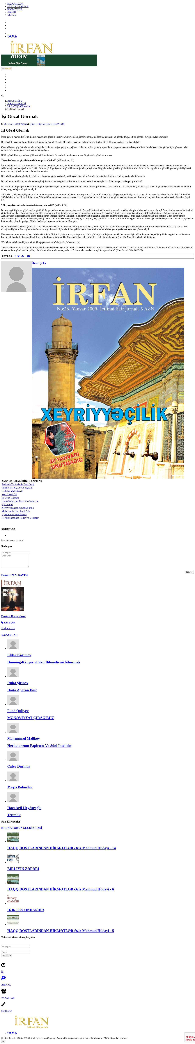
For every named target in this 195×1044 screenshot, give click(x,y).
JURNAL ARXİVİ (16, 103)
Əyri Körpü (7, 504)
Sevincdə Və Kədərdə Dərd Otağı (18, 484)
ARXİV (11, 76)
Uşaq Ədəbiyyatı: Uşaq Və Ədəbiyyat (20, 501)
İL (2, 971)
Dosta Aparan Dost (22, 690)
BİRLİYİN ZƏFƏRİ (23, 869)
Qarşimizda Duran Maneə (14, 514)
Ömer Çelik (35, 124)
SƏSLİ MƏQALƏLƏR (19, 85)
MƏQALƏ (6, 1011)
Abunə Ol (6, 955)
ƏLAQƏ (11, 14)
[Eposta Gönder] (28, 256)
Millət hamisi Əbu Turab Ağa (16, 511)
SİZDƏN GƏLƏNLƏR (53, 124)
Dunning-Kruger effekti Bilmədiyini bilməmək (43, 662)
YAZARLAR (14, 79)
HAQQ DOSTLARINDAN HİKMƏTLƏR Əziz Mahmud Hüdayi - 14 (61, 848)
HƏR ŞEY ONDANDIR (25, 910)
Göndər (189, 572)
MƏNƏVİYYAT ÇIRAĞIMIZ (30, 718)
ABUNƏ (11, 87)
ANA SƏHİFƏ (14, 74)
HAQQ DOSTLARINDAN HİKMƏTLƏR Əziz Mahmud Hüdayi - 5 (60, 931)
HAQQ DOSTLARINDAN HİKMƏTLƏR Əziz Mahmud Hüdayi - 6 (60, 889)
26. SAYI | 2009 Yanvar (18, 106)
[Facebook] (8, 36)
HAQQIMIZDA (15, 3)
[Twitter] (10, 36)
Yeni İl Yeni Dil (9, 494)
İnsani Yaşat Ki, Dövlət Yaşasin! (17, 487)
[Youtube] (16, 36)
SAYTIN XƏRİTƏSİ (17, 6)
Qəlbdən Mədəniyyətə (12, 491)
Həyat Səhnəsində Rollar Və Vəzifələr (20, 518)
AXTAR (11, 12)
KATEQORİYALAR (17, 82)
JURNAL (6, 985)
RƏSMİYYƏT (14, 9)
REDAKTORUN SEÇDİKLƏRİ (21, 827)
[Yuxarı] (3, 1041)
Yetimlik (14, 815)
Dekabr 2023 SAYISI (14, 575)
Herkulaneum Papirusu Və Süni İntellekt (39, 746)
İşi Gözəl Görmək (10, 497)
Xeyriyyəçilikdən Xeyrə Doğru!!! (18, 507)
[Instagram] (13, 36)
